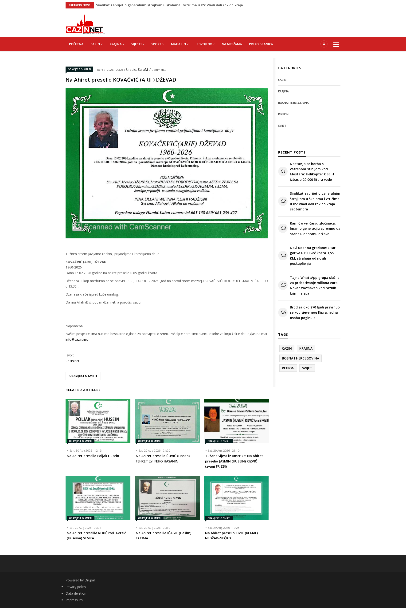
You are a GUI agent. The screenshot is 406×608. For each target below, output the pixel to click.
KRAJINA (115, 44)
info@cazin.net (77, 339)
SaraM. (143, 69)
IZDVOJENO (204, 44)
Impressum (74, 600)
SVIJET (282, 126)
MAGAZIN (179, 44)
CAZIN (95, 44)
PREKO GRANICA (261, 44)
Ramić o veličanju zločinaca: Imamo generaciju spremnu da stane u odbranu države (315, 228)
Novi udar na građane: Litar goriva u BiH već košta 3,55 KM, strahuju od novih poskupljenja (313, 255)
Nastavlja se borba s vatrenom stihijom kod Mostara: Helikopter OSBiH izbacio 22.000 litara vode (312, 172)
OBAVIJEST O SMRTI (79, 69)
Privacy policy (76, 586)
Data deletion (76, 593)
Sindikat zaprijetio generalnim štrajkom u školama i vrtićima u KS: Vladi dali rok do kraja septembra (315, 201)
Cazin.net (72, 361)
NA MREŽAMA (232, 44)
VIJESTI (136, 44)
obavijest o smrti (83, 376)
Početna (76, 44)
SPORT (156, 44)
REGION (283, 114)
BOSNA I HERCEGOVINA (293, 103)
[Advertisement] (226, 21)
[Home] (85, 24)
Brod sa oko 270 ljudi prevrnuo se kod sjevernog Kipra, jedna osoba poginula (158, 5)
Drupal (90, 580)
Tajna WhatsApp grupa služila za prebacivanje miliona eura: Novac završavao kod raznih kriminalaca (315, 285)
